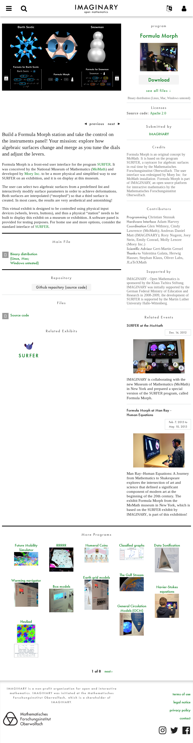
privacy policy (180, 710)
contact (185, 718)
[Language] (169, 8)
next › (109, 671)
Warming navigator (26, 580)
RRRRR (61, 545)
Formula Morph (159, 35)
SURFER (29, 355)
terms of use (181, 694)
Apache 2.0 (158, 113)
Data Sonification (167, 545)
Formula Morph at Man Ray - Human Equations (149, 412)
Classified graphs (131, 545)
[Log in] (184, 8)
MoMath (99, 169)
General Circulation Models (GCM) (131, 608)
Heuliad (26, 621)
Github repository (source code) (61, 287)
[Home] (96, 7)
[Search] (23, 8)
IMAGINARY (159, 134)
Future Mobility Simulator (26, 547)
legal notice (181, 702)
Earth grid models (96, 577)
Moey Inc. (32, 174)
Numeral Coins (96, 545)
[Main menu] (8, 8)
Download (159, 80)
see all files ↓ (158, 90)
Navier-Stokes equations (167, 589)
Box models (61, 586)
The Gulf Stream (132, 575)
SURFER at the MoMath (145, 325)
